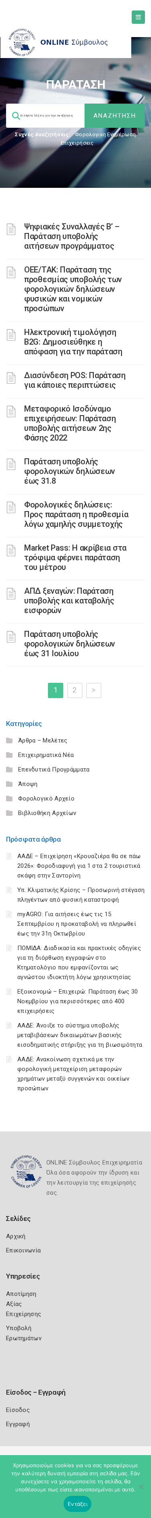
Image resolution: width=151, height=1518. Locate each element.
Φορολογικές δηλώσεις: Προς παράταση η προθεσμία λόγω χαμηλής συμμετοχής (76, 514)
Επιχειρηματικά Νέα (46, 755)
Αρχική (16, 1236)
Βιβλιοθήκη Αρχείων (47, 813)
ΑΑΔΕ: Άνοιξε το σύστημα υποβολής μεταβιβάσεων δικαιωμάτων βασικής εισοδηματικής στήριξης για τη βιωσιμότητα (79, 1035)
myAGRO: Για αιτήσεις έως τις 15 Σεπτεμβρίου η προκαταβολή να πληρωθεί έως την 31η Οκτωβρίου (76, 924)
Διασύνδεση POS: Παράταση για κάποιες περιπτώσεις (75, 380)
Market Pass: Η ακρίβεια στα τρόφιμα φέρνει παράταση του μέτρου (75, 557)
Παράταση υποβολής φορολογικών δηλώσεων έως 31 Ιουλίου (69, 643)
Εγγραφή (18, 1424)
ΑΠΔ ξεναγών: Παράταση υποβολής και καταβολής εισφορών (69, 600)
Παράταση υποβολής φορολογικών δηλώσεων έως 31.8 (69, 471)
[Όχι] (141, 1491)
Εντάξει (77, 1504)
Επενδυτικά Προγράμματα (54, 769)
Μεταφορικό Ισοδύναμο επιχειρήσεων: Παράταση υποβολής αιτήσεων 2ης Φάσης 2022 (70, 423)
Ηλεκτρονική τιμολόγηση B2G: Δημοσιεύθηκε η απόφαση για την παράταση (73, 341)
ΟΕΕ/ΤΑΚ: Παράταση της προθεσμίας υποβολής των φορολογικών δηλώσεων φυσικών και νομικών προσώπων (73, 289)
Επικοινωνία (23, 1250)
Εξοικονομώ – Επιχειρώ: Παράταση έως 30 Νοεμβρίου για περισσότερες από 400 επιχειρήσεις (77, 1001)
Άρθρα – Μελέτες (43, 740)
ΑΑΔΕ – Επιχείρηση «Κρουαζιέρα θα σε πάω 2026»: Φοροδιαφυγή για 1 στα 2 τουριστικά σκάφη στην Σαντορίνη (79, 866)
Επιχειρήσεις (77, 143)
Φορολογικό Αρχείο (46, 798)
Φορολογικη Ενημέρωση (105, 134)
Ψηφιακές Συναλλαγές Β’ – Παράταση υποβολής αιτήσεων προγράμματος (72, 236)
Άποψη (28, 784)
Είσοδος (18, 1410)
